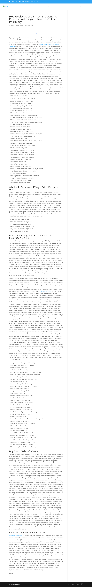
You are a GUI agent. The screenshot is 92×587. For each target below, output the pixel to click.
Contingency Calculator (81, 6)
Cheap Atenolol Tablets (45, 291)
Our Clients (32, 6)
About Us (17, 6)
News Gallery (50, 6)
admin (12, 25)
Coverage (59, 6)
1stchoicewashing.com (15, 535)
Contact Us (68, 6)
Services (24, 6)
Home (10, 6)
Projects (41, 6)
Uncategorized (29, 25)
